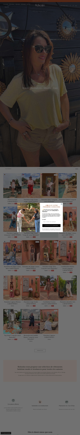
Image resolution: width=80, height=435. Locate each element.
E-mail (44, 219)
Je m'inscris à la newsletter (51, 225)
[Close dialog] (61, 204)
